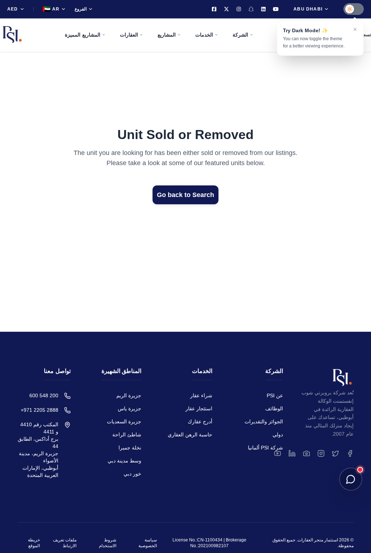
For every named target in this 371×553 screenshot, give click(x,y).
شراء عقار (201, 395)
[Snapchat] (251, 9)
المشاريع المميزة (82, 35)
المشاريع (167, 35)
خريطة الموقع (34, 542)
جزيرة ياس (129, 408)
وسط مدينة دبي (124, 461)
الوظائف (274, 408)
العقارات (129, 35)
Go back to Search (185, 194)
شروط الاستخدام (107, 542)
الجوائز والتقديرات (264, 421)
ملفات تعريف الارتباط (64, 542)
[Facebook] (214, 9)
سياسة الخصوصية (147, 542)
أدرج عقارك (200, 421)
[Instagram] (238, 9)
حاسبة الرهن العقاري (190, 434)
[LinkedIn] (263, 9)
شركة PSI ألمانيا (265, 448)
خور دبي (132, 474)
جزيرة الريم (128, 395)
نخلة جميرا (129, 448)
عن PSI (275, 395)
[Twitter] (226, 9)
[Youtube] (275, 9)
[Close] (355, 29)
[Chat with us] (350, 479)
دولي (277, 434)
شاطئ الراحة (126, 434)
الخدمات (204, 35)
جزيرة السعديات (124, 421)
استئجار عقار (199, 408)
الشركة (240, 35)
